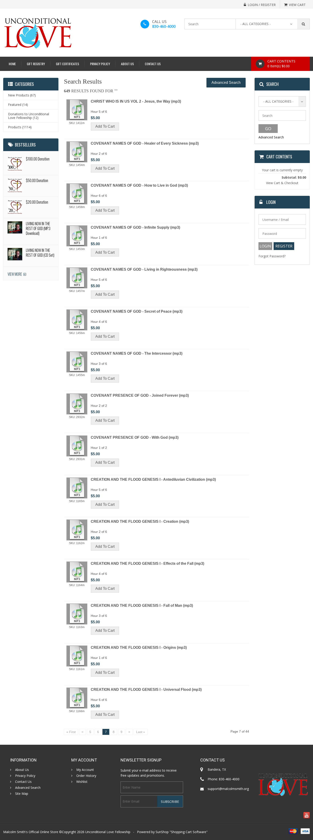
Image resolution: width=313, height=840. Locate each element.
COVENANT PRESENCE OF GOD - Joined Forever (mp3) (140, 395)
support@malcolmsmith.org (228, 789)
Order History (86, 776)
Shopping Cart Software (188, 832)
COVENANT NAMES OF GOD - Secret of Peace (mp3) (136, 311)
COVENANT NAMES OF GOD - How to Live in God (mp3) (139, 185)
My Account (85, 770)
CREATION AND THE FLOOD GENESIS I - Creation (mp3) (140, 521)
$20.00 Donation (37, 202)
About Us (127, 63)
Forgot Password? (272, 256)
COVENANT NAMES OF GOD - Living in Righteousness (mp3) (144, 269)
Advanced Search (226, 82)
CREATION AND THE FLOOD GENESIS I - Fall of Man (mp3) (142, 605)
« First (71, 732)
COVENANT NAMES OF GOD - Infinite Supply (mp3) (135, 227)
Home (12, 63)
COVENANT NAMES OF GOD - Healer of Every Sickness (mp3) (145, 143)
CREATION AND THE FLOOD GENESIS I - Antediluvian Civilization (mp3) (153, 479)
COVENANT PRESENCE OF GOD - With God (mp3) (134, 437)
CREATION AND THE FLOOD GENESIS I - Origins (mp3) (139, 647)
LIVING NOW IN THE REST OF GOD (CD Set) (40, 252)
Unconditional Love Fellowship (107, 832)
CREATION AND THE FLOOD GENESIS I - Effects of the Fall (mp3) (147, 563)
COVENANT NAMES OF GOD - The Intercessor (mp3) (136, 353)
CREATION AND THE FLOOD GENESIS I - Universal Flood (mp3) (146, 689)
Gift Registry (36, 63)
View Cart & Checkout (282, 183)
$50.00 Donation (37, 180)
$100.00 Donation (37, 159)
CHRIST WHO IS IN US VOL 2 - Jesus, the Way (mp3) (136, 101)
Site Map (21, 793)
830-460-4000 (164, 26)
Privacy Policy (100, 63)
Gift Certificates (67, 63)
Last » (140, 732)
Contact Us (153, 63)
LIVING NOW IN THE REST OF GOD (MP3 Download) (38, 228)
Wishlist (82, 782)
